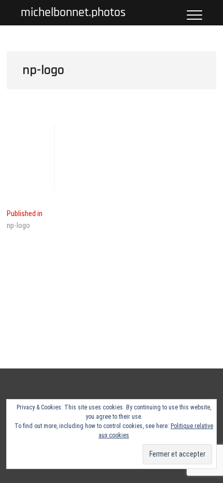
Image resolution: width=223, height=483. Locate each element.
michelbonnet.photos (73, 12)
